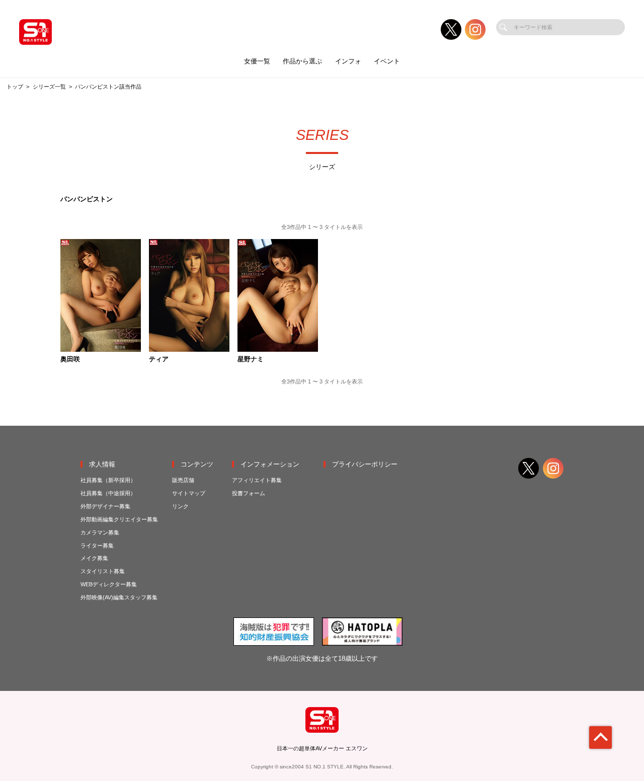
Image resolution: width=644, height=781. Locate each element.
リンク (180, 506)
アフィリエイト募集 (257, 480)
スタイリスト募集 (102, 571)
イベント (387, 61)
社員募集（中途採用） (108, 493)
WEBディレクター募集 (108, 584)
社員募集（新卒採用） (108, 480)
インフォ (348, 61)
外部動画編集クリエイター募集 (119, 519)
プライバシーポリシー (364, 464)
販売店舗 (183, 480)
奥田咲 (70, 359)
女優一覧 (257, 61)
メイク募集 (94, 558)
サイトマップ (188, 493)
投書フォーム (248, 493)
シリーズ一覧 (49, 87)
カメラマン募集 (99, 532)
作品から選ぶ (302, 61)
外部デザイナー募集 (105, 506)
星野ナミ (250, 359)
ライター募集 (97, 545)
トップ (15, 87)
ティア (159, 359)
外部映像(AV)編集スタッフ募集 (118, 597)
